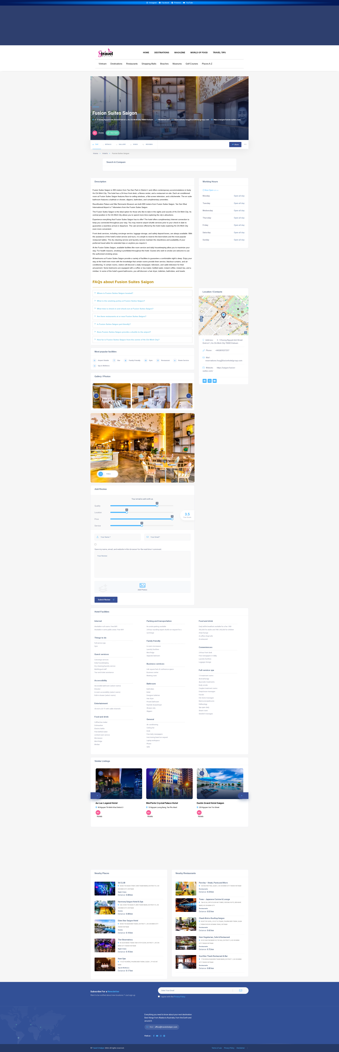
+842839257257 (164, 120)
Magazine (179, 52)
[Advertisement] (169, 25)
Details (108, 144)
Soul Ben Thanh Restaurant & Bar (213, 956)
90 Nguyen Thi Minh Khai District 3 (110, 807)
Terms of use (217, 1048)
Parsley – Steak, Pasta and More (213, 883)
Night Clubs (122, 892)
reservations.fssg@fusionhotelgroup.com (191, 120)
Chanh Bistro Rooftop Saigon (211, 918)
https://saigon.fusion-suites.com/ (227, 120)
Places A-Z (207, 64)
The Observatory (125, 940)
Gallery (122, 144)
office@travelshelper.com (166, 1027)
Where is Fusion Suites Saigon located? (115, 293)
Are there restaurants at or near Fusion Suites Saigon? (121, 316)
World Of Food (199, 52)
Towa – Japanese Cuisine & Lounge (214, 899)
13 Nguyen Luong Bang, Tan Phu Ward (162, 807)
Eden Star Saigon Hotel (128, 921)
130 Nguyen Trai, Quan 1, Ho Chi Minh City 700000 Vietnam (221, 886)
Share (236, 145)
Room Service (183, 360)
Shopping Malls (149, 64)
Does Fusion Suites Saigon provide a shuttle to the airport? (124, 332)
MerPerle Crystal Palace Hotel (162, 803)
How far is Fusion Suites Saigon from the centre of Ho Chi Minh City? (128, 340)
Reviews (149, 144)
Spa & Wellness (104, 366)
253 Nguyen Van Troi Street (209, 807)
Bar (118, 360)
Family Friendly (134, 360)
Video (135, 144)
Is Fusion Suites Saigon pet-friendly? (114, 324)
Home (146, 52)
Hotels (105, 153)
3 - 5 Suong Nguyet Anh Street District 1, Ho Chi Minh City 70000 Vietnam (124, 120)
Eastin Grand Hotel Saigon (210, 803)
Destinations (161, 52)
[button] (188, 395)
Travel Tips (219, 52)
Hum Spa (122, 959)
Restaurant (165, 360)
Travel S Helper (98, 1048)
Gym (151, 360)
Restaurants (132, 64)
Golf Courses (192, 64)
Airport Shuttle (103, 360)
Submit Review (104, 600)
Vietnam (102, 64)
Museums (177, 64)
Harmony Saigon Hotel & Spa (130, 902)
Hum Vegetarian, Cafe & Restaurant (214, 937)
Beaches (164, 64)
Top (96, 144)
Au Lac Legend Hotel (106, 803)
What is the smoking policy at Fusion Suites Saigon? (121, 301)
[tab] (142, 293)
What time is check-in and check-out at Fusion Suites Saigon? (125, 309)
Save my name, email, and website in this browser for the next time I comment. (128, 549)
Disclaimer (241, 1048)
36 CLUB (121, 883)
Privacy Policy (179, 997)
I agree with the (173, 997)
